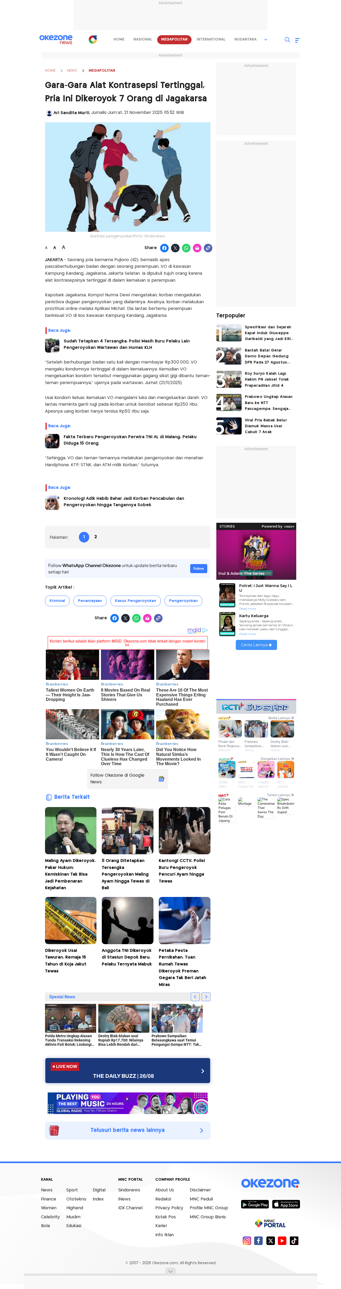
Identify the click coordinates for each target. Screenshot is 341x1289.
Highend (74, 1208)
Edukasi (73, 1226)
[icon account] (49, 113)
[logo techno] (55, 39)
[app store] (286, 1204)
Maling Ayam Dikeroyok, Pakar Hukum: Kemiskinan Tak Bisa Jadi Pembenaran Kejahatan (70, 874)
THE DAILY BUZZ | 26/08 (123, 1076)
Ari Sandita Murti (71, 113)
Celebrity (50, 1217)
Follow (198, 568)
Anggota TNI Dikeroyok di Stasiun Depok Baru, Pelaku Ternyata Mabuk (127, 957)
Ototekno (76, 1199)
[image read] (52, 345)
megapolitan (174, 39)
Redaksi (163, 1199)
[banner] (128, 1102)
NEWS (72, 71)
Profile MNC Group (209, 1208)
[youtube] (282, 1240)
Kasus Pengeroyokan (135, 601)
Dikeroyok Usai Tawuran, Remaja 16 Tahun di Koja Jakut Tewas (65, 961)
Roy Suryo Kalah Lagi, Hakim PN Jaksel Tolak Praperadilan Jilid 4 (267, 380)
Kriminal (57, 601)
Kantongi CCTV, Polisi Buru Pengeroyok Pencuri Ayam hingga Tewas (182, 871)
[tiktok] (294, 1240)
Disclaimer (200, 1190)
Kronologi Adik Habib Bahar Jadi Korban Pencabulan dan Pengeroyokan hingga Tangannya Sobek (124, 502)
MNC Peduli (201, 1199)
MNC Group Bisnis (208, 1217)
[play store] (255, 1204)
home (118, 39)
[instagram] (246, 1240)
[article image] (229, 332)
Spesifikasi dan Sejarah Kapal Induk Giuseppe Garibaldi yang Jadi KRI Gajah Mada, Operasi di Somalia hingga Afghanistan (268, 333)
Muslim (73, 1217)
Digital (99, 1190)
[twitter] (270, 1240)
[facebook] (258, 1240)
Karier (161, 1226)
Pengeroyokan (183, 601)
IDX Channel (130, 1208)
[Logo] (93, 39)
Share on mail (197, 248)
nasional (142, 39)
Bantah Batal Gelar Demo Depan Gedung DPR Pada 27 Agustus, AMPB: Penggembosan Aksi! (267, 357)
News (46, 1190)
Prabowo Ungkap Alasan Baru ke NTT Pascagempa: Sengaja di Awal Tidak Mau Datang (269, 403)
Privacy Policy (169, 1208)
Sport (72, 1190)
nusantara (245, 39)
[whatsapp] (186, 248)
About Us (164, 1190)
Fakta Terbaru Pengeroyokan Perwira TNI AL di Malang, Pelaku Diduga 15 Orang (130, 440)
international (211, 39)
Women (48, 1208)
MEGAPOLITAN (102, 71)
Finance (48, 1199)
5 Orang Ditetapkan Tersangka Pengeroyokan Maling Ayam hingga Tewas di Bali (125, 874)
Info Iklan (164, 1235)
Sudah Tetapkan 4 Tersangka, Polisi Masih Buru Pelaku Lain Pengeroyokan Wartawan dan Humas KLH (127, 344)
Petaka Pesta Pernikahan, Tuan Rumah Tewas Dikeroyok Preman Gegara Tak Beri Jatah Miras (182, 968)
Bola (45, 1226)
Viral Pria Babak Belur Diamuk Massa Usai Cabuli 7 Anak (266, 426)
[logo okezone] (270, 1183)
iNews (124, 1199)
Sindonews (129, 1190)
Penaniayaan (90, 601)
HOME (50, 71)
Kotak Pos (165, 1217)
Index (98, 1199)
